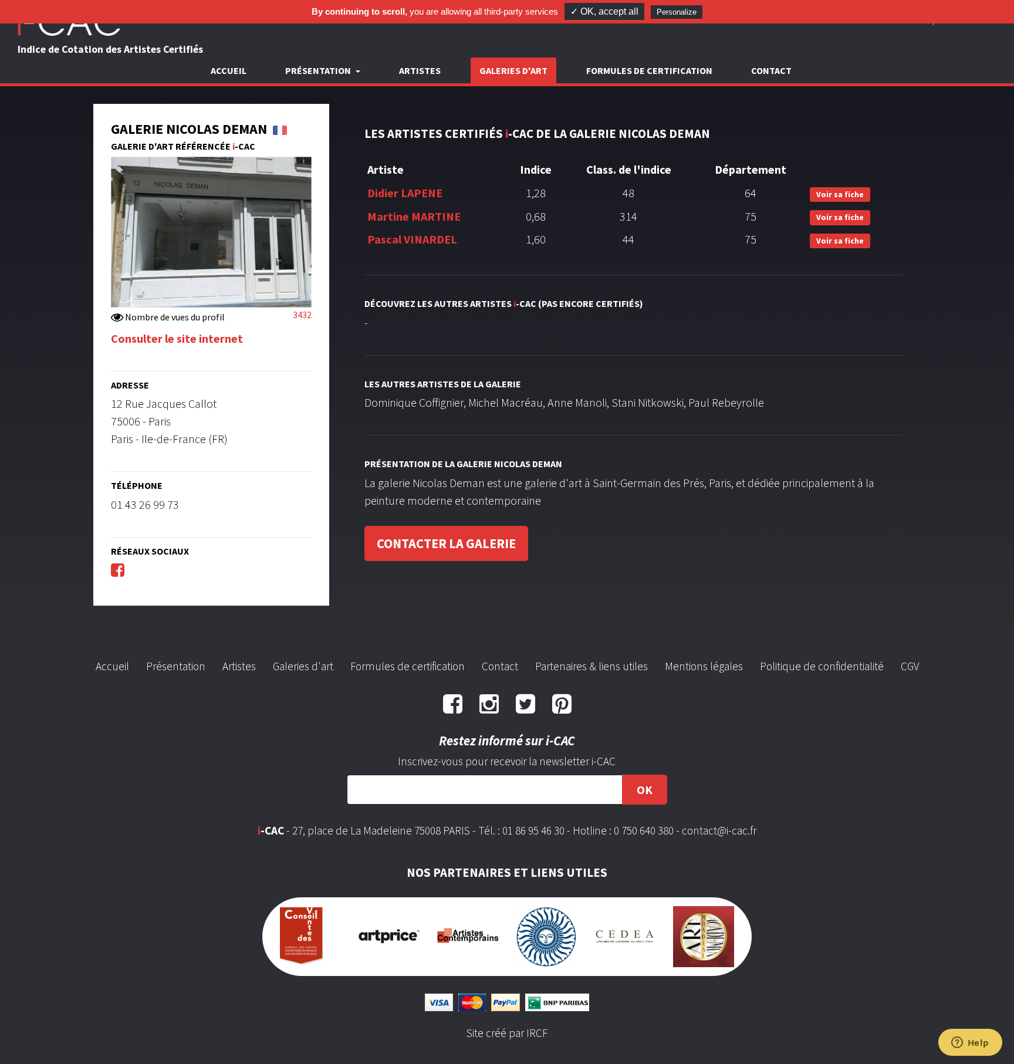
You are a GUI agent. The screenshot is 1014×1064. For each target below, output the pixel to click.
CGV (910, 666)
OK (645, 789)
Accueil (228, 70)
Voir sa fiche (840, 194)
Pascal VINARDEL (412, 239)
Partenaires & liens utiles (591, 666)
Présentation (175, 666)
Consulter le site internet (177, 338)
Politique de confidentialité (822, 666)
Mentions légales (704, 666)
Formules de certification (649, 70)
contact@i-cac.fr (719, 830)
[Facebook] (117, 569)
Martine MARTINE (414, 216)
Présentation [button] (319, 70)
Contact (771, 70)
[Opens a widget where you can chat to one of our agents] (970, 1043)
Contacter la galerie (446, 543)
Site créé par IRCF (507, 1033)
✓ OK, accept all (604, 11)
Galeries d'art (513, 70)
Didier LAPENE (404, 192)
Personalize (677, 12)
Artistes (420, 70)
